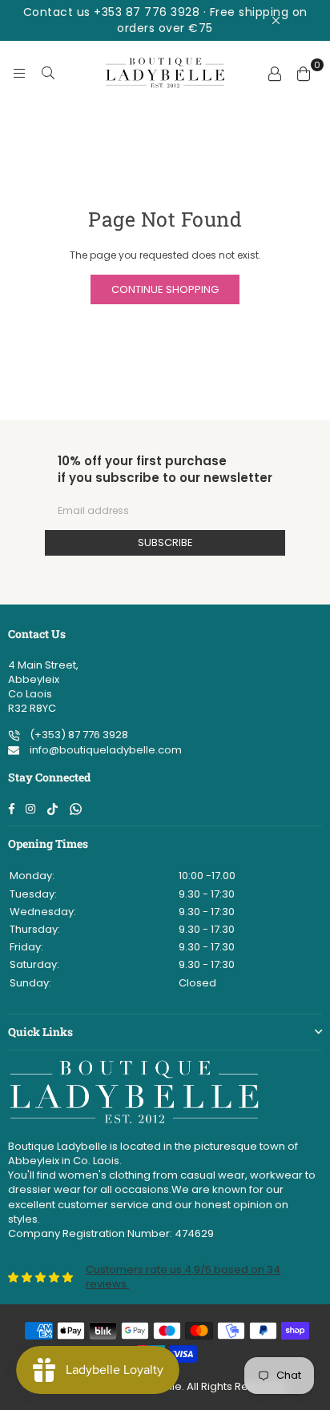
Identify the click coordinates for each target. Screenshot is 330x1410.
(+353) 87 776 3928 (77, 734)
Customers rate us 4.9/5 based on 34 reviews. (183, 1276)
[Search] (48, 73)
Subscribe (165, 542)
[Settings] (274, 73)
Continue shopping (165, 289)
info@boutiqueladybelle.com (104, 749)
